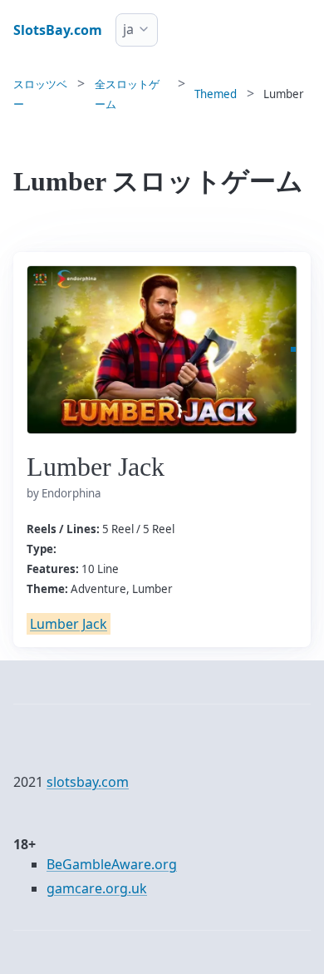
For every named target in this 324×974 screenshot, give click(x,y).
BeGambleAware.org (112, 864)
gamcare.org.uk (97, 888)
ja (128, 29)
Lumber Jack (68, 624)
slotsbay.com (88, 782)
